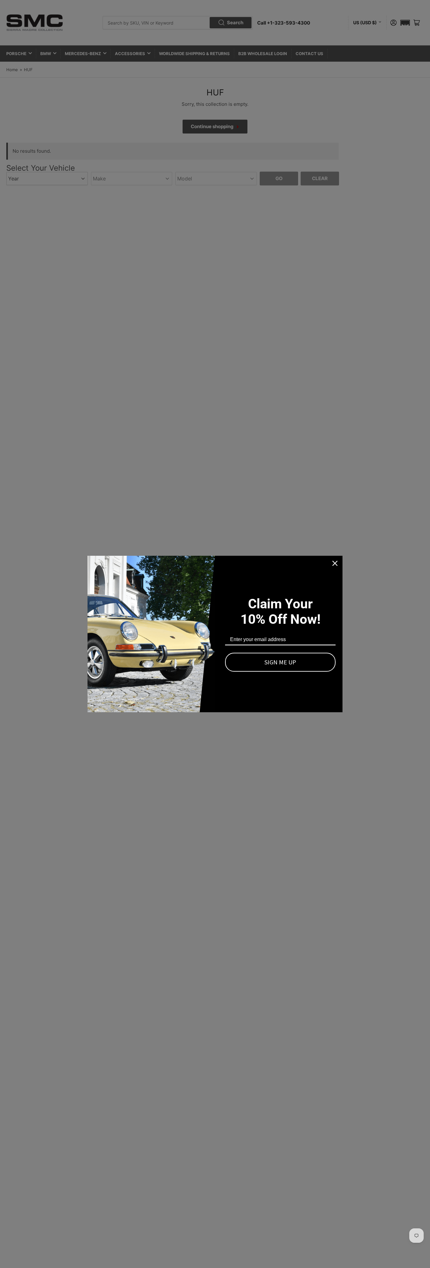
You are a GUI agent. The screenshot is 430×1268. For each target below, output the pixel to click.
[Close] (334, 563)
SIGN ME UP (280, 662)
